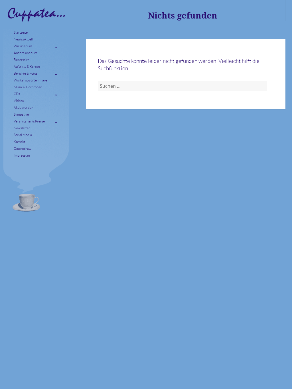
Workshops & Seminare (30, 80)
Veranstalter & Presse (29, 121)
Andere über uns (25, 53)
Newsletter (22, 128)
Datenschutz (22, 148)
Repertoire (21, 60)
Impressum (22, 155)
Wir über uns (23, 46)
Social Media (23, 135)
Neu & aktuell (23, 39)
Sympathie (21, 114)
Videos (19, 101)
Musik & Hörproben (28, 87)
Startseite (21, 32)
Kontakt (19, 142)
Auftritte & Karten (27, 66)
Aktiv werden (23, 107)
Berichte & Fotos (25, 73)
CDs (17, 94)
